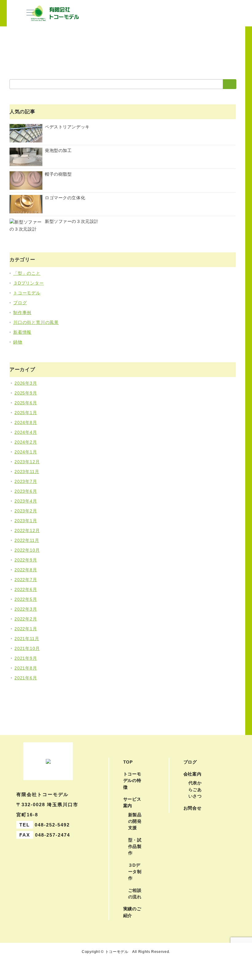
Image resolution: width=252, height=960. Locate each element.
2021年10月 (27, 648)
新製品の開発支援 (135, 821)
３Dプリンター (28, 283)
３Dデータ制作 (135, 872)
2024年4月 (25, 432)
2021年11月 (26, 638)
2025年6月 (25, 402)
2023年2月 (25, 510)
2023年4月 (25, 501)
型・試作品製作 (135, 847)
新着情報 (22, 332)
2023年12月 (27, 461)
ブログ (20, 302)
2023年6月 (25, 491)
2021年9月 (25, 658)
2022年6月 (25, 589)
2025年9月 (25, 393)
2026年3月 (25, 383)
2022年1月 (25, 628)
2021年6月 (25, 677)
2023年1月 (25, 520)
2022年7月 (25, 579)
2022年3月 (25, 609)
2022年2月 (25, 618)
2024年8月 (25, 422)
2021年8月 (25, 668)
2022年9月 (25, 560)
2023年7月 (25, 481)
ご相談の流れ (135, 893)
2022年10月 (27, 550)
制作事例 (22, 312)
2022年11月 (26, 540)
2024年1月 (25, 451)
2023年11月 (26, 471)
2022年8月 (25, 569)
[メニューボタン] (30, 13)
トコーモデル (27, 292)
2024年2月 (25, 442)
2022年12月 (27, 530)
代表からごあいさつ (195, 789)
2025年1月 (25, 412)
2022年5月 (25, 599)
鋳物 (17, 342)
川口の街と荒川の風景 (36, 322)
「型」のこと (27, 273)
